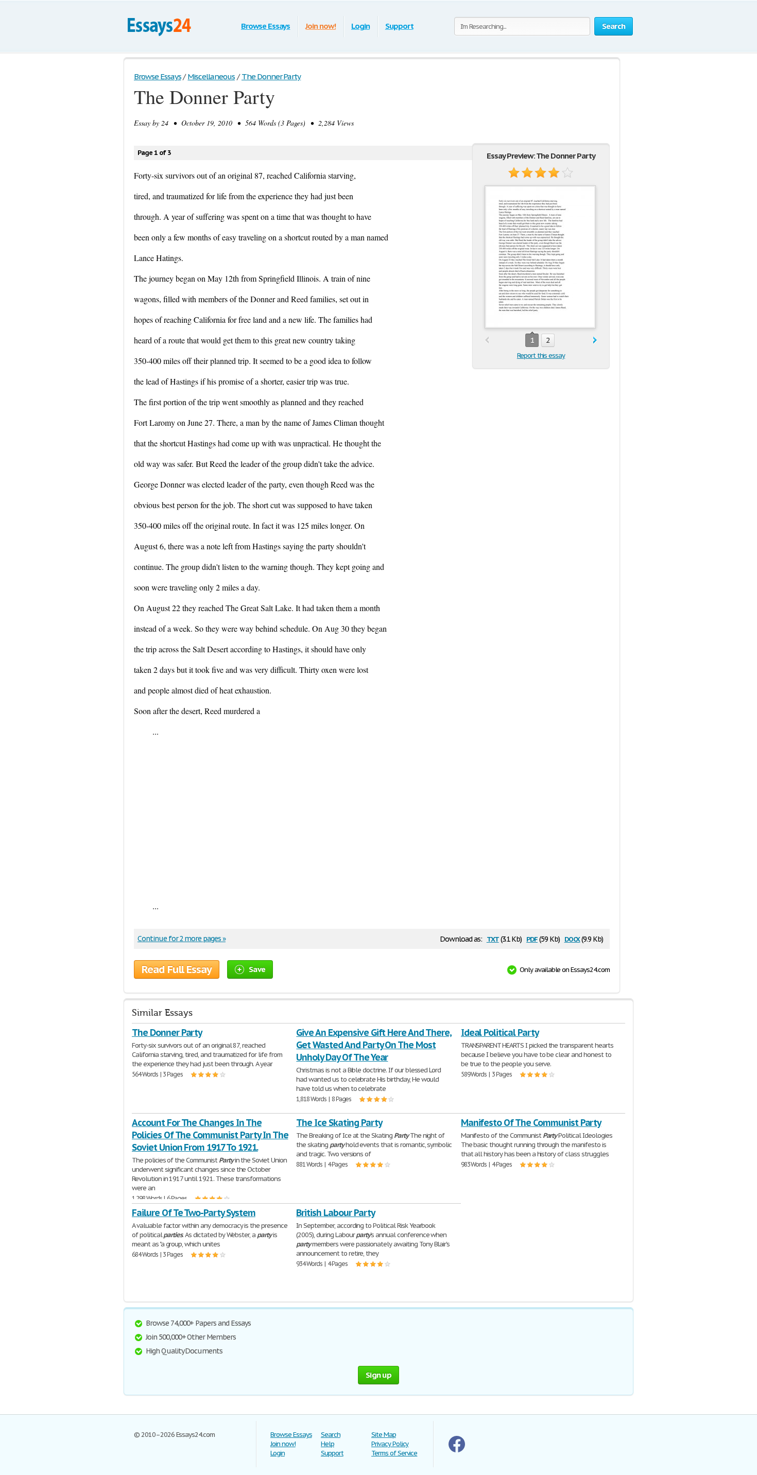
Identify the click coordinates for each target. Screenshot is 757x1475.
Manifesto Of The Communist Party (531, 1123)
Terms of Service (394, 1453)
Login (360, 26)
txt (493, 938)
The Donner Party (167, 1032)
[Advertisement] (372, 819)
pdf (532, 938)
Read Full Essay (177, 969)
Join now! (320, 26)
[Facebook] (457, 1450)
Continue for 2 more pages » (181, 938)
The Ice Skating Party (339, 1123)
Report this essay (541, 355)
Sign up (378, 1375)
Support (399, 26)
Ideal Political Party (500, 1032)
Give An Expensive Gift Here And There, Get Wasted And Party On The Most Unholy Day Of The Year (373, 1045)
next (595, 340)
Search (330, 1434)
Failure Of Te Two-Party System (193, 1213)
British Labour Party (335, 1213)
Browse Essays (265, 26)
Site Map (383, 1434)
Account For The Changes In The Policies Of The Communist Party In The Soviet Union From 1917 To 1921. (210, 1135)
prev (487, 340)
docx (572, 938)
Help (327, 1443)
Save (257, 969)
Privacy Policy (389, 1443)
